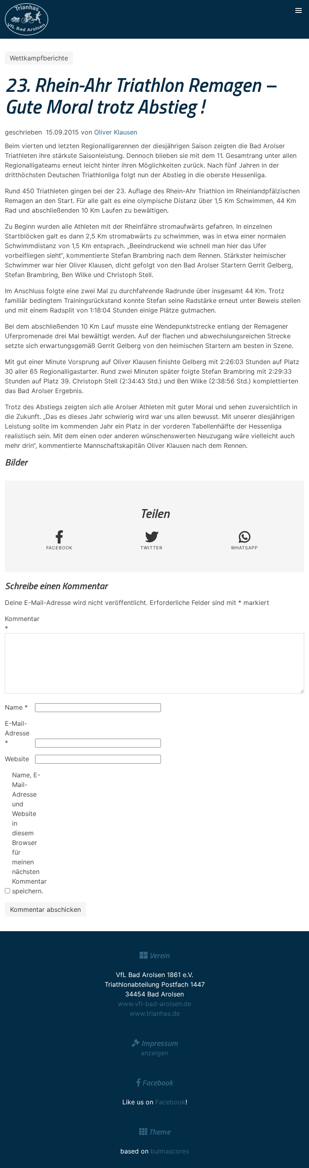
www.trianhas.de (155, 1013)
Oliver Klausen (115, 132)
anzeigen (154, 1053)
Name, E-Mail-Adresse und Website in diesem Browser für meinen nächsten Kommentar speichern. (26, 833)
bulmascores (169, 1151)
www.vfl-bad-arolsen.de (154, 1004)
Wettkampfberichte (39, 58)
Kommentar (19, 623)
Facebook (170, 1102)
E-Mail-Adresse (17, 733)
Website (17, 759)
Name (16, 707)
